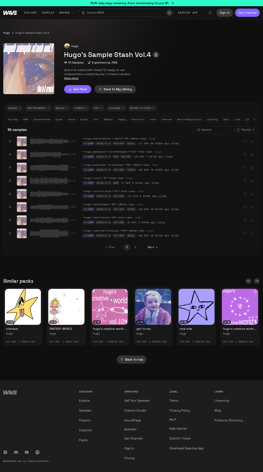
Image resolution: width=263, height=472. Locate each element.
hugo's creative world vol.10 (112, 329)
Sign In (129, 448)
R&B (114, 62)
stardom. (12, 329)
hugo (6, 33)
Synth (59, 119)
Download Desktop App (187, 448)
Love (237, 119)
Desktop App (188, 12)
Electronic (138, 119)
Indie (153, 119)
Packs (83, 440)
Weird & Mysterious (189, 119)
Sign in (225, 13)
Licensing (222, 401)
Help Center (178, 428)
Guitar (84, 119)
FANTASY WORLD (61, 329)
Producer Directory (229, 420)
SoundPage (132, 420)
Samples (48, 12)
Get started (247, 13)
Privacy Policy (180, 410)
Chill (95, 119)
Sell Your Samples (137, 401)
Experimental (101, 62)
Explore (30, 12)
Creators (85, 430)
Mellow (108, 119)
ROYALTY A (103, 143)
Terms (174, 401)
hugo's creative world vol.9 (242, 329)
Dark (226, 119)
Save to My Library (118, 89)
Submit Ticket (180, 438)
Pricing (129, 458)
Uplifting (212, 119)
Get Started (133, 438)
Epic (248, 119)
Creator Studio (135, 410)
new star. (186, 329)
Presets (85, 420)
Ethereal (166, 119)
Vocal (71, 119)
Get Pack (80, 89)
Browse (64, 12)
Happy (122, 119)
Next (151, 247)
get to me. (143, 329)
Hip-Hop (13, 119)
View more (71, 78)
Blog (218, 410)
